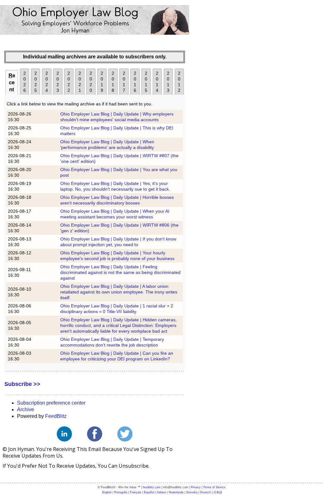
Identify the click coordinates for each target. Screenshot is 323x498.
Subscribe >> (22, 384)
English (107, 492)
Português (120, 492)
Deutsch (205, 492)
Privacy (196, 487)
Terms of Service (214, 487)
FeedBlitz (56, 416)
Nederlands (176, 492)
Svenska (191, 492)
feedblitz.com (152, 487)
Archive (25, 409)
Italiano (161, 492)
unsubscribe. (134, 465)
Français (135, 492)
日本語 (218, 492)
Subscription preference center (51, 403)
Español (149, 492)
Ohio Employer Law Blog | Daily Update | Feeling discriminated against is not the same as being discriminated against (120, 272)
